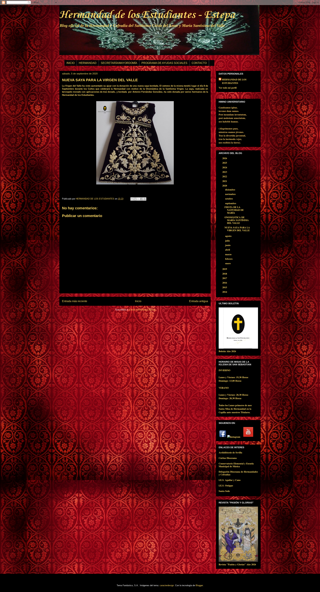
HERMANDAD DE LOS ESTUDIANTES (234, 81)
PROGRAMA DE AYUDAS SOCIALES (164, 63)
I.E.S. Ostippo (226, 485)
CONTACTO (199, 63)
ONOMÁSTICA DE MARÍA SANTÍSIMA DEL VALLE (236, 220)
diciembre (230, 189)
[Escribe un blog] (135, 199)
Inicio (138, 301)
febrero (229, 259)
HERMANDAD (87, 63)
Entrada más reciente (74, 301)
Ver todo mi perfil (228, 87)
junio (228, 245)
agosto (228, 236)
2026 (225, 158)
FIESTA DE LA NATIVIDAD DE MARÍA (234, 210)
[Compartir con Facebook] (141, 199)
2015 (225, 287)
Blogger (199, 585)
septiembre (231, 203)
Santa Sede (224, 491)
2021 (225, 181)
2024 (225, 167)
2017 (225, 278)
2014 (225, 292)
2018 (225, 273)
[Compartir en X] (138, 199)
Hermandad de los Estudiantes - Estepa (147, 15)
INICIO (70, 63)
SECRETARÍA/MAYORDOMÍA (119, 63)
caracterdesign (167, 585)
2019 (225, 269)
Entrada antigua (198, 301)
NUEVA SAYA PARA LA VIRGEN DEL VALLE (237, 229)
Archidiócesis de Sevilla (230, 452)
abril (228, 249)
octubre (229, 198)
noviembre (230, 194)
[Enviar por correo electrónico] (132, 199)
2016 (225, 282)
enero (228, 263)
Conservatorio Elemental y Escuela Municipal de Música (236, 465)
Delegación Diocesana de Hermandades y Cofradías (238, 473)
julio (227, 240)
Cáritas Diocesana (228, 458)
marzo (228, 254)
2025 (225, 162)
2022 (225, 176)
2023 (225, 172)
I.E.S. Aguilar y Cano (229, 480)
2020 (225, 185)
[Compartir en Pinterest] (144, 199)
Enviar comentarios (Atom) (142, 309)
